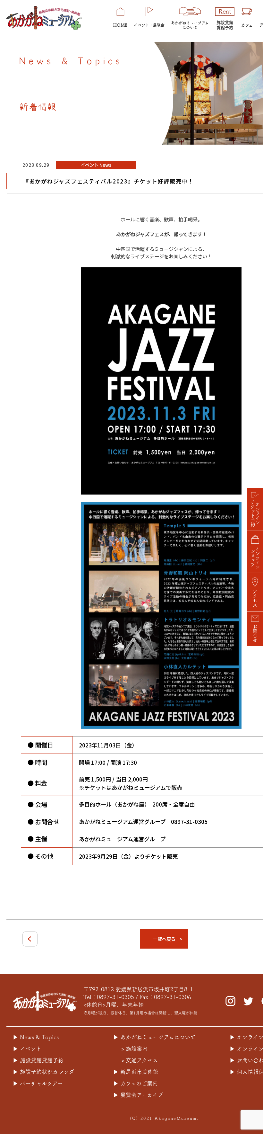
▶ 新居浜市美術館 (135, 1072)
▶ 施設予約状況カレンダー (46, 1072)
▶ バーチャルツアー (38, 1083)
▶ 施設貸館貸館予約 (38, 1060)
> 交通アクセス (139, 1060)
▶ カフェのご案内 (135, 1083)
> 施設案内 (134, 1048)
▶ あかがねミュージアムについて (154, 1037)
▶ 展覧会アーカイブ (138, 1095)
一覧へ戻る (164, 938)
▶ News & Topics (36, 1037)
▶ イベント (27, 1048)
